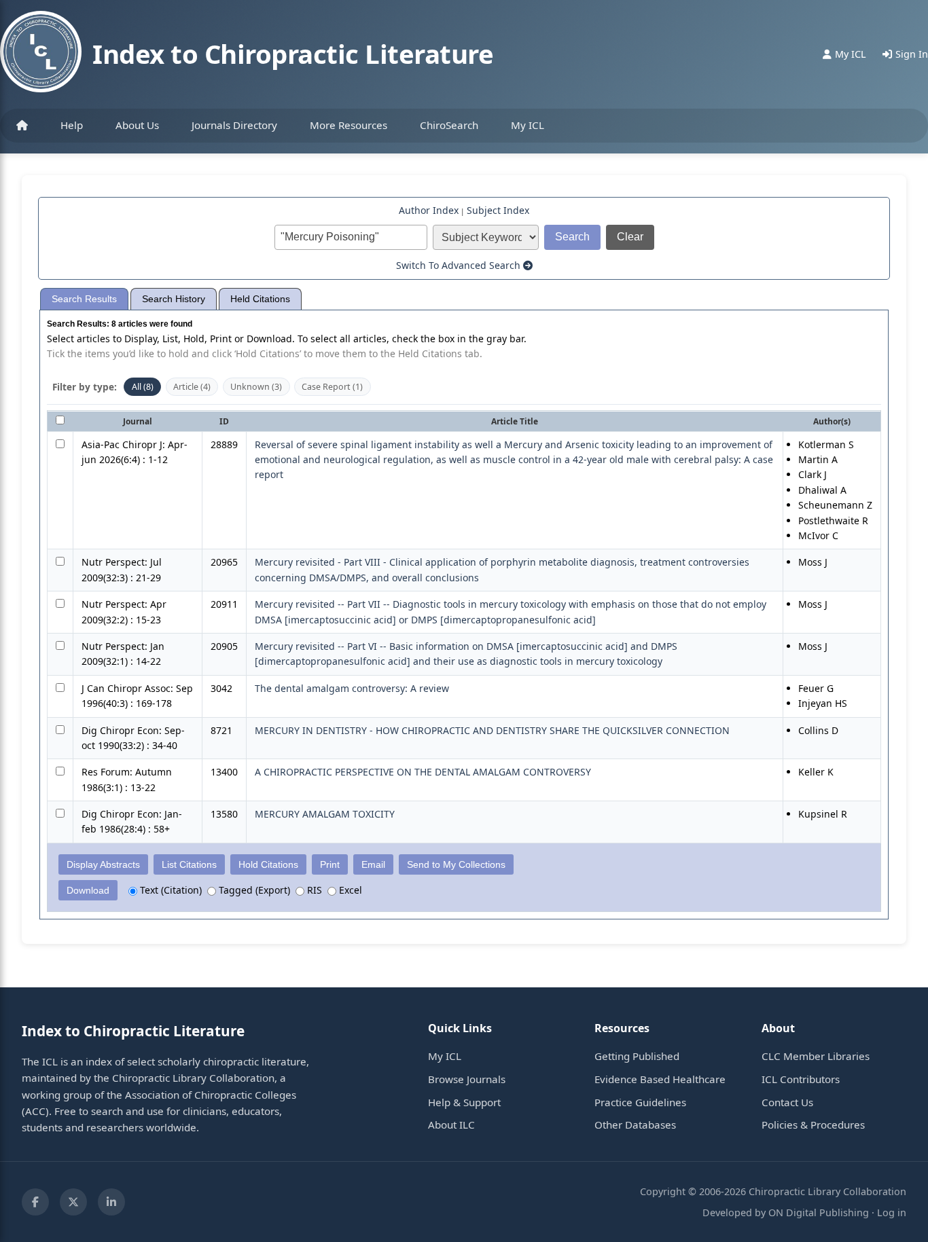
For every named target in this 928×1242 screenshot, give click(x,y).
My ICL (527, 125)
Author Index (429, 210)
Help (71, 125)
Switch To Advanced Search (459, 265)
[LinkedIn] (111, 1202)
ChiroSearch (449, 125)
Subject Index (498, 210)
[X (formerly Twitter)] (73, 1202)
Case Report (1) (332, 386)
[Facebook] (35, 1202)
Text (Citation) (169, 889)
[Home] (22, 126)
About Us (137, 125)
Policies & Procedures (813, 1124)
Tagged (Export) (253, 889)
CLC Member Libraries (816, 1056)
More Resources (348, 125)
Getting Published (636, 1056)
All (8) (143, 386)
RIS (313, 889)
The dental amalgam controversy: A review (352, 688)
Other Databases (635, 1124)
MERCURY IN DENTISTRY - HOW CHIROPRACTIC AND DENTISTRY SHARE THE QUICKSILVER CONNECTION (492, 730)
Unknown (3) (256, 386)
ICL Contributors (801, 1079)
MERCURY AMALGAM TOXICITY (325, 813)
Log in (891, 1212)
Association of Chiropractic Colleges (210, 1094)
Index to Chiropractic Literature (292, 53)
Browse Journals (466, 1079)
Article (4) (192, 386)
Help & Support (464, 1102)
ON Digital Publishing (818, 1212)
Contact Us (787, 1102)
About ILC (451, 1124)
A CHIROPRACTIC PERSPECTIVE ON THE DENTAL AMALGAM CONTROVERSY (423, 771)
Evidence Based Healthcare (660, 1079)
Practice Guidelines (640, 1102)
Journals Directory (234, 125)
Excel (349, 889)
